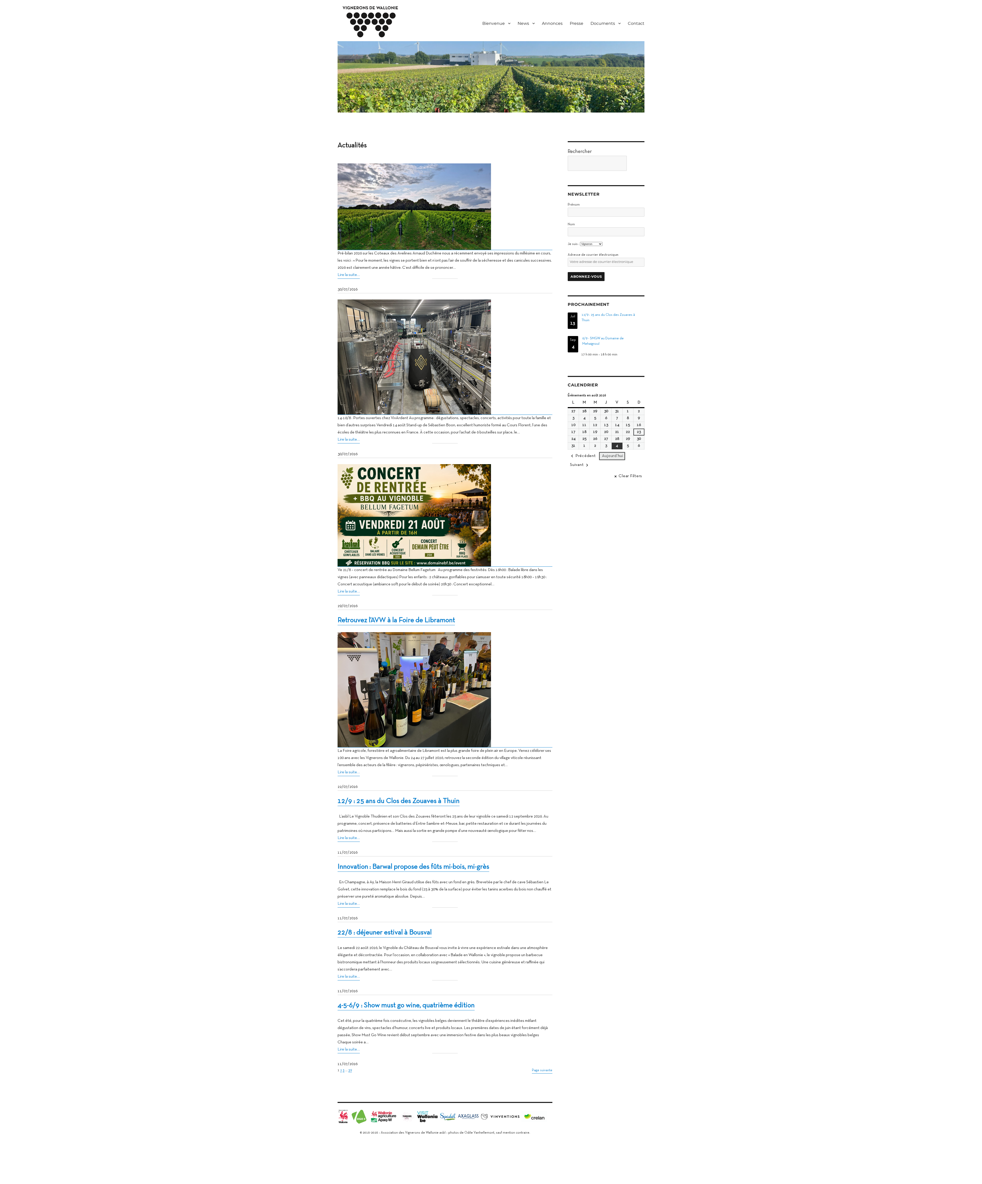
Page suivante (542, 1070)
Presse (576, 23)
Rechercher (580, 151)
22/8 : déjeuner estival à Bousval (385, 932)
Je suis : (573, 244)
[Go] (636, 163)
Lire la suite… (349, 275)
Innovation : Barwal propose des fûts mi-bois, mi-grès (413, 867)
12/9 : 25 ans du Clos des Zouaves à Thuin (399, 801)
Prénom (574, 204)
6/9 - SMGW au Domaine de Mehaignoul (603, 341)
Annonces (552, 23)
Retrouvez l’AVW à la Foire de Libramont (396, 620)
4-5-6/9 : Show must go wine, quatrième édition (406, 1005)
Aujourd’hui (612, 456)
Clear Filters (630, 476)
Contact (636, 23)
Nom (571, 224)
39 (350, 1070)
